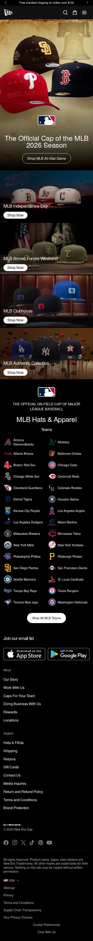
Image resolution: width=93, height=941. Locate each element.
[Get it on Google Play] (69, 654)
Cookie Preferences (46, 925)
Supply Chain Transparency (22, 910)
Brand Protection (16, 808)
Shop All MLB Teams (46, 618)
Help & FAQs (13, 742)
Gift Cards (11, 767)
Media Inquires (14, 783)
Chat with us (47, 932)
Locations (10, 720)
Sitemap (9, 888)
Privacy (8, 895)
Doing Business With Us (22, 704)
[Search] (65, 12)
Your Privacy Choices (17, 917)
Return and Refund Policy (23, 791)
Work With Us (13, 687)
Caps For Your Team (19, 696)
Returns (9, 759)
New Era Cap (23, 829)
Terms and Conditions (20, 800)
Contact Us (12, 775)
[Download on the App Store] (24, 654)
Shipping (10, 751)
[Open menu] (84, 12)
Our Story (10, 679)
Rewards (10, 712)
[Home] (8, 12)
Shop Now (15, 215)
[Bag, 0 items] (75, 12)
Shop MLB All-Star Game (46, 158)
